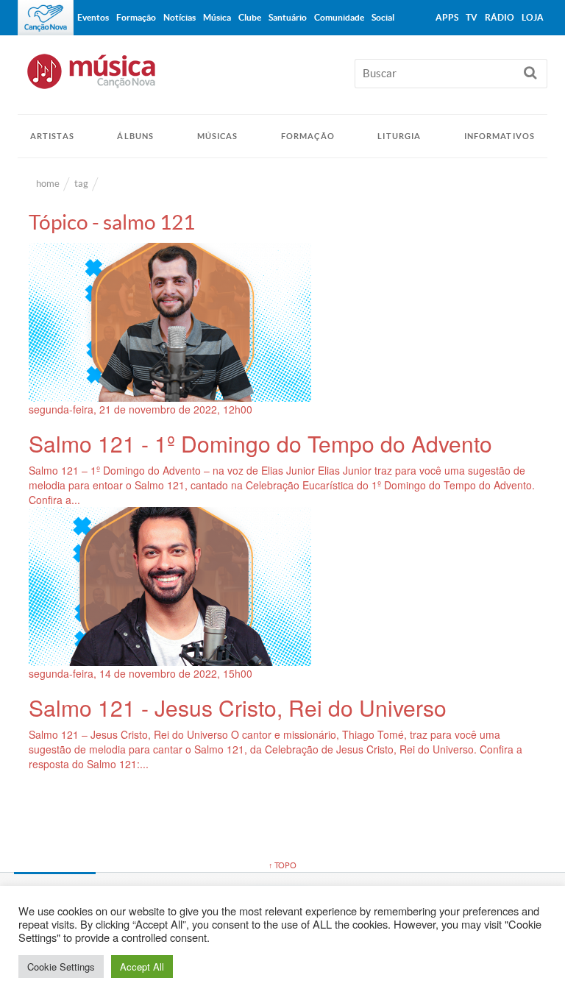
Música (217, 17)
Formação (308, 136)
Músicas (217, 136)
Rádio (499, 17)
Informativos (499, 136)
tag (81, 183)
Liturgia (399, 136)
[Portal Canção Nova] (46, 17)
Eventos (93, 17)
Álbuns (135, 136)
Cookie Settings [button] (61, 967)
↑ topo (282, 865)
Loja (533, 17)
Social (383, 17)
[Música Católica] (282, 78)
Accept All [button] (142, 967)
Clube (249, 17)
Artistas (52, 136)
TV (471, 17)
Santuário (288, 17)
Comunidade (339, 17)
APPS (447, 17)
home (48, 183)
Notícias (179, 17)
